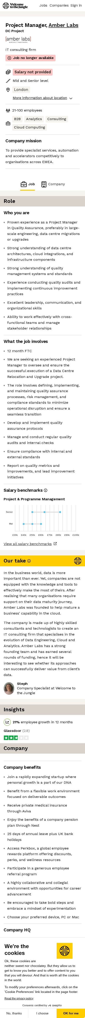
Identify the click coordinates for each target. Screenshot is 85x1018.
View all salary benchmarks (28, 544)
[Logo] (15, 5)
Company (56, 184)
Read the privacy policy (19, 998)
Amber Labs (63, 25)
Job (31, 184)
